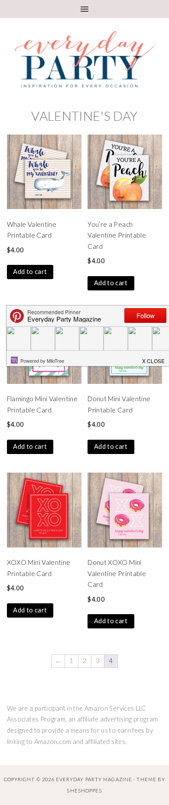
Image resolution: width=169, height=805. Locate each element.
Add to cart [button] (30, 271)
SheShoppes (84, 790)
